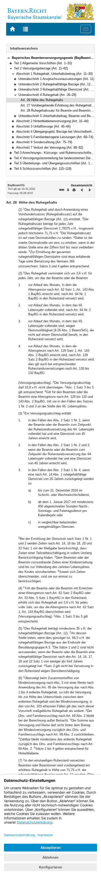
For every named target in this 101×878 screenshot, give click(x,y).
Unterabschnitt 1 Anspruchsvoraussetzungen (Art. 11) (56, 79)
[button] (8, 58)
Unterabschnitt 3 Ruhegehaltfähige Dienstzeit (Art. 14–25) (59, 89)
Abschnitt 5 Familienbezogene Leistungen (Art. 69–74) (54, 137)
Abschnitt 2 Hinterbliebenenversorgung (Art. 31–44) (52, 121)
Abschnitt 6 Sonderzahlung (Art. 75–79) (44, 142)
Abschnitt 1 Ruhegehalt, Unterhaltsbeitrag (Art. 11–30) (54, 74)
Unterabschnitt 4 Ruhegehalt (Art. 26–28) (47, 95)
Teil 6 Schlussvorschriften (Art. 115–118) (42, 168)
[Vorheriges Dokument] (82, 189)
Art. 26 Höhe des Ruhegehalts (42, 100)
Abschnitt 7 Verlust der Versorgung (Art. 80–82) (49, 147)
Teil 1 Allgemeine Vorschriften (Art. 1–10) (43, 63)
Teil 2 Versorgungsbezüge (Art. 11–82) (41, 68)
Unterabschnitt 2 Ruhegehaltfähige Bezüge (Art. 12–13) (57, 84)
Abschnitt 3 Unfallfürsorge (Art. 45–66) (43, 126)
